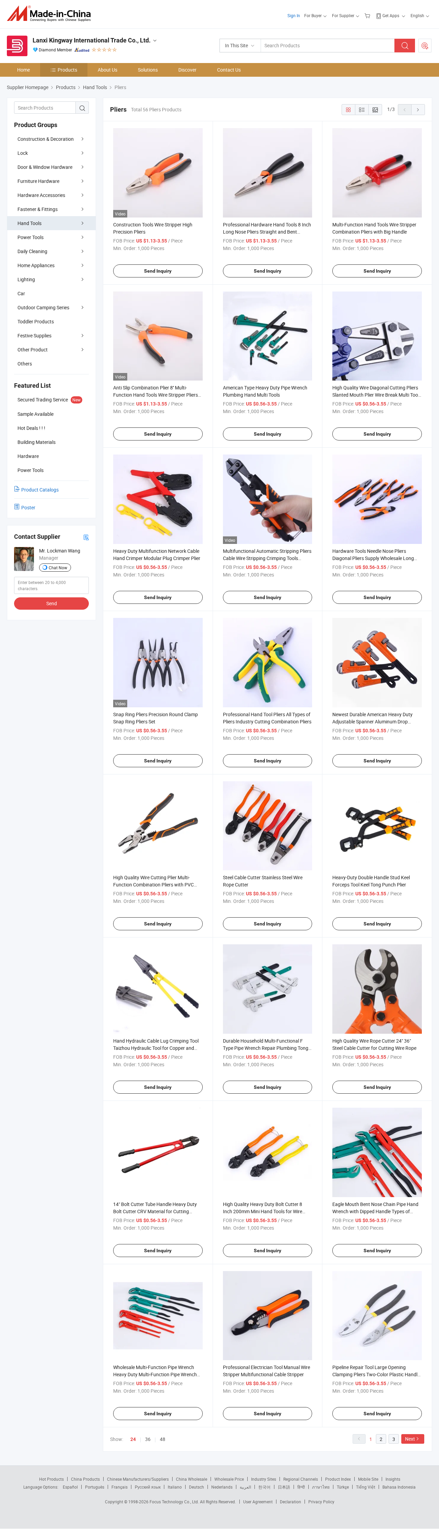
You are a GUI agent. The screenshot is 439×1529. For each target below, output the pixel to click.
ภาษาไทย (321, 1487)
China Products (85, 1479)
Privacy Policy (321, 1501)
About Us (107, 69)
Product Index (338, 1479)
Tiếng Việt (365, 1487)
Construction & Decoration (45, 139)
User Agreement (258, 1501)
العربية (245, 1487)
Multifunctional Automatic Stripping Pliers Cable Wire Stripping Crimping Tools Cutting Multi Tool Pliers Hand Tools (267, 558)
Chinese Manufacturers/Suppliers (138, 1479)
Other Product (32, 349)
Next (410, 1438)
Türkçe (343, 1487)
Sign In (293, 15)
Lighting (26, 279)
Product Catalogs (40, 489)
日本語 (284, 1487)
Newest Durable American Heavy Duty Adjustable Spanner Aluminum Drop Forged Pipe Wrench (372, 721)
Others (24, 363)
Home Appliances (36, 265)
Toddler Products (35, 321)
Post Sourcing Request (424, 45)
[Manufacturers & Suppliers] (51, 13)
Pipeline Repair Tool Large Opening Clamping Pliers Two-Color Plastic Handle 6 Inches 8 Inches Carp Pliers (376, 1374)
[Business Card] (86, 537)
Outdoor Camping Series (43, 307)
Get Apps (390, 15)
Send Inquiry (157, 271)
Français (119, 1487)
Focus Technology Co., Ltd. (175, 1501)
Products (67, 69)
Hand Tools (29, 223)
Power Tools (30, 237)
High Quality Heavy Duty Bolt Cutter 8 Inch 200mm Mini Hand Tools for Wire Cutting (262, 1211)
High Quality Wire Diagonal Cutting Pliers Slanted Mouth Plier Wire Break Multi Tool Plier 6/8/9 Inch (375, 394)
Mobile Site (368, 1479)
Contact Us (229, 69)
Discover (187, 69)
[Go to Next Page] (418, 109)
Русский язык (148, 1487)
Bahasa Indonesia (399, 1487)
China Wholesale (191, 1479)
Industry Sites (263, 1479)
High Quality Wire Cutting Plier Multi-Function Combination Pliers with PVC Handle (153, 884)
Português (94, 1487)
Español (70, 1487)
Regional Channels (300, 1479)
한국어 (264, 1487)
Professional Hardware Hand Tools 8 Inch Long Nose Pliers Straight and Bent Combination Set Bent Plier (267, 231)
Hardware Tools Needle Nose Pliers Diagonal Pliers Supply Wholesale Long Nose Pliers (373, 558)
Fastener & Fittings (37, 209)
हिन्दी (301, 1487)
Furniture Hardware (38, 181)
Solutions (148, 69)
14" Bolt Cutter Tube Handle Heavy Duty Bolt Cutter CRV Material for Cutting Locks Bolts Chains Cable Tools (155, 1211)
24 (133, 1439)
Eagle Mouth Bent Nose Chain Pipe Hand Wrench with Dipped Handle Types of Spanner (375, 1211)
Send (51, 603)
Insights (392, 1479)
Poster (28, 507)
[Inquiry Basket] (368, 15)
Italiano (175, 1487)
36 (148, 1439)
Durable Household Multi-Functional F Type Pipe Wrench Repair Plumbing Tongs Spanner (267, 1047)
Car (21, 293)
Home (23, 69)
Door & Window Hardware (44, 167)
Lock (22, 153)
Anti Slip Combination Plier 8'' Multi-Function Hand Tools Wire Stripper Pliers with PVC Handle (155, 394)
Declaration (290, 1501)
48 (162, 1439)
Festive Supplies (34, 335)
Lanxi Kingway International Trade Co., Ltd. (92, 40)
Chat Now (58, 567)
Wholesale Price (229, 1479)
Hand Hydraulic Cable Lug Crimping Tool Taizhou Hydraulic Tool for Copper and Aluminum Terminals (156, 1047)
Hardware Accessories (41, 195)
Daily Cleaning (32, 251)
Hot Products (51, 1479)
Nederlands (222, 1487)
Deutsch (196, 1487)
